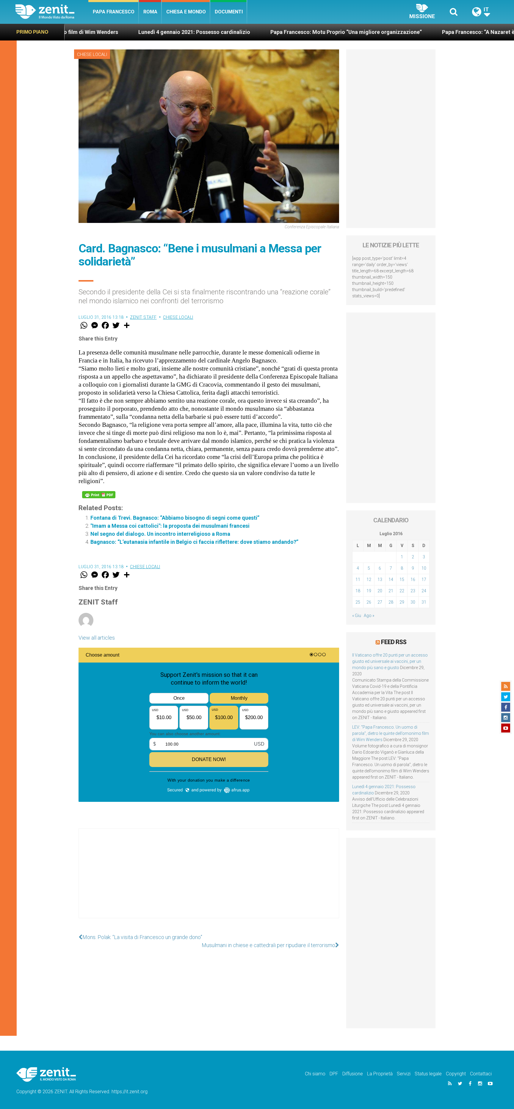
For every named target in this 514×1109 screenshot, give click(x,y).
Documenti (229, 12)
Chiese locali (92, 54)
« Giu (356, 615)
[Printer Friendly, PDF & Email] (98, 494)
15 (401, 579)
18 (357, 590)
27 (379, 602)
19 (368, 590)
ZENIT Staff (143, 317)
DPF (334, 1074)
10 (423, 568)
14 (390, 579)
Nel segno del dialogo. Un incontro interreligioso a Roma (160, 534)
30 (412, 602)
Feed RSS (393, 642)
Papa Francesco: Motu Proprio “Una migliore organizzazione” (289, 32)
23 (412, 590)
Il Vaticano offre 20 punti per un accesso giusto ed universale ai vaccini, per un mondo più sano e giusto (390, 661)
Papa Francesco (113, 12)
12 (368, 579)
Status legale (428, 1074)
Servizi (403, 1074)
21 (390, 590)
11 (357, 579)
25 (357, 602)
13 (379, 579)
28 (390, 602)
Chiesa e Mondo (186, 12)
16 (412, 579)
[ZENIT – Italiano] (51, 11)
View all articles (97, 638)
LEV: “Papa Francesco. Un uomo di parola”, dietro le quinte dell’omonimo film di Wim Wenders (390, 733)
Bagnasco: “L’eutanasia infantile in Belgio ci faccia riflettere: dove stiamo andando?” (194, 542)
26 (368, 602)
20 (379, 590)
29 (401, 602)
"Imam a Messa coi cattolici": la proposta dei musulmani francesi (170, 526)
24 (423, 590)
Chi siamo (315, 1074)
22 (401, 590)
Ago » (369, 615)
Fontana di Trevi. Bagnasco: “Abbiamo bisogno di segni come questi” (174, 518)
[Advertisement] (209, 879)
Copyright (456, 1074)
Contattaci (481, 1074)
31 (423, 602)
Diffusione (352, 1074)
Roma (150, 12)
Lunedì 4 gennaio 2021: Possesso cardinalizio (137, 32)
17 (423, 579)
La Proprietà (380, 1074)
